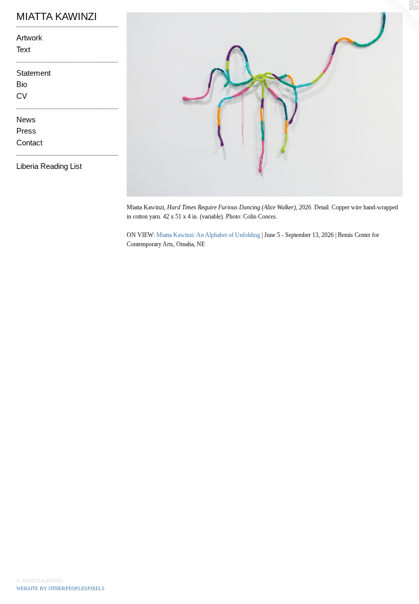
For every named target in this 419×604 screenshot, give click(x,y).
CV (21, 97)
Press (26, 132)
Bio (21, 85)
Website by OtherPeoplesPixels (60, 588)
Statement (33, 74)
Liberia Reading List (49, 167)
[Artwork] (265, 104)
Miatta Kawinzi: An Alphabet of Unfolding (208, 235)
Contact (29, 143)
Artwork (29, 39)
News (26, 120)
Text (23, 50)
